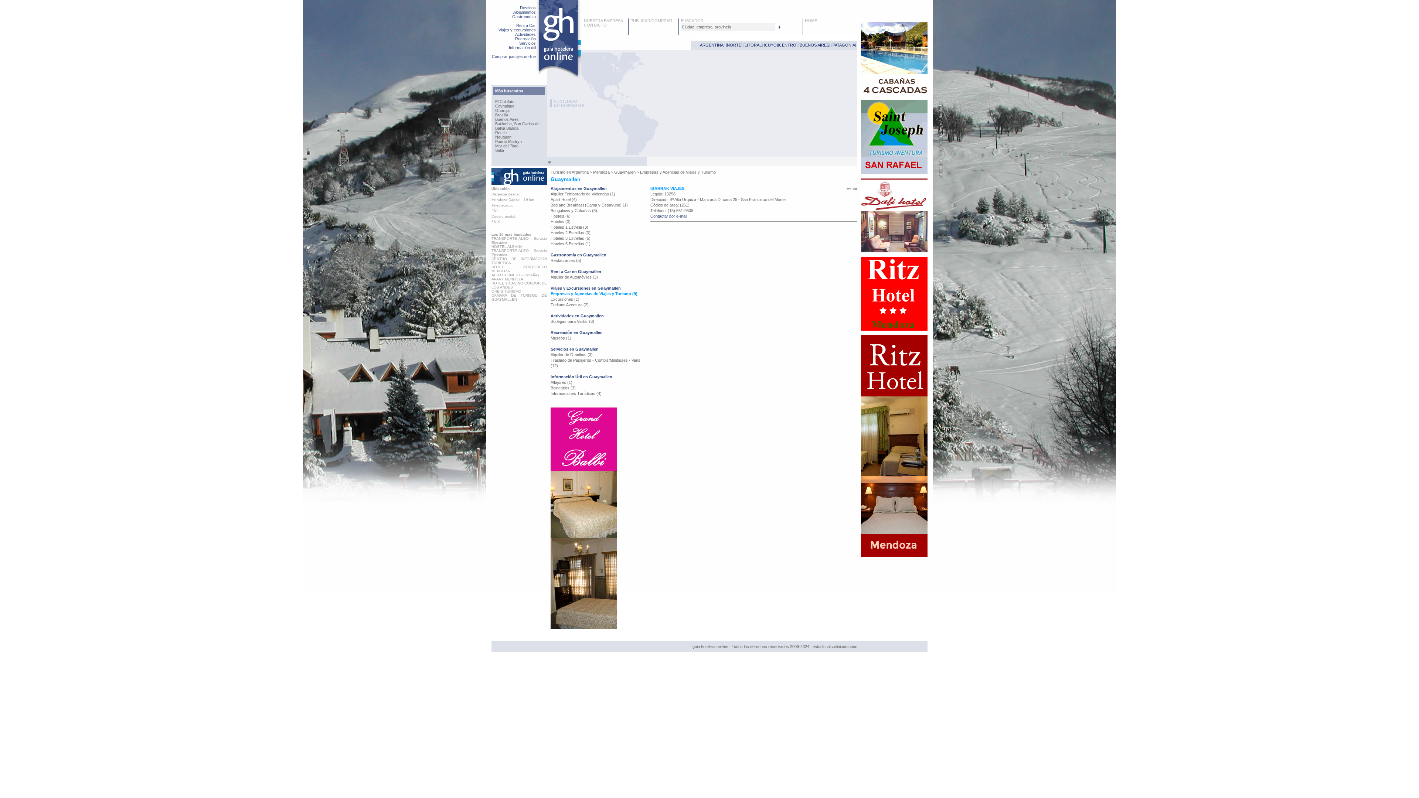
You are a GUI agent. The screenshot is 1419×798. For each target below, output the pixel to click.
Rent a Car (526, 25)
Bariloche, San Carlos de (517, 124)
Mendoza (601, 172)
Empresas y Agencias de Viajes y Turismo (678, 172)
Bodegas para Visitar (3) (572, 321)
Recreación (525, 39)
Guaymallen (625, 172)
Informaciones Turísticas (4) (576, 393)
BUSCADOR (692, 20)
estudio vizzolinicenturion (835, 646)
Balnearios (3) (563, 388)
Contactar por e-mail (668, 216)
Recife (501, 132)
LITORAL (753, 45)
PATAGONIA (844, 45)
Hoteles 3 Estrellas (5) (571, 238)
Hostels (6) (561, 216)
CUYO (771, 45)
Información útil (522, 47)
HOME (811, 20)
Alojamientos (524, 12)
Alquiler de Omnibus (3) (572, 354)
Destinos (528, 8)
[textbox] (728, 27)
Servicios (527, 43)
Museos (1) (561, 338)
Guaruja (502, 110)
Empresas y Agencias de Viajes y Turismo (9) (594, 293)
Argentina (580, 172)
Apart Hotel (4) (564, 199)
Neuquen (503, 137)
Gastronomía (524, 16)
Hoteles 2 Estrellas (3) (571, 233)
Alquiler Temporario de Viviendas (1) (583, 194)
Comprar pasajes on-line (514, 56)
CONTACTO (595, 25)
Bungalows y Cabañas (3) (574, 210)
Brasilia (501, 115)
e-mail (852, 188)
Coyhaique (504, 106)
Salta (499, 150)
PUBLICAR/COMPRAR (651, 20)
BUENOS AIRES (814, 45)
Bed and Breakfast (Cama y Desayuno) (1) (589, 205)
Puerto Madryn (508, 141)
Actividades (525, 34)
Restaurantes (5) (566, 260)
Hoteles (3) (561, 221)
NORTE (734, 45)
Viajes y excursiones (517, 30)
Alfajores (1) (561, 382)
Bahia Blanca (506, 128)
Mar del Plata (506, 146)
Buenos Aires (507, 119)
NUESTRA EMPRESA (603, 20)
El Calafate (504, 101)
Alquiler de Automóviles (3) (574, 277)
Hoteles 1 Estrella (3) (569, 227)
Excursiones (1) (565, 299)
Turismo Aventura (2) (570, 305)
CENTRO (787, 45)
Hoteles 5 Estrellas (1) (571, 244)
